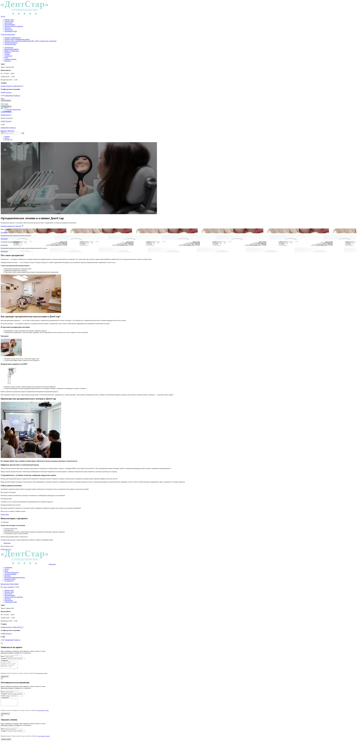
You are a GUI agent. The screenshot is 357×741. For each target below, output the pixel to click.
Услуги (3, 16)
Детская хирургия (10, 44)
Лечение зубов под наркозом (13, 26)
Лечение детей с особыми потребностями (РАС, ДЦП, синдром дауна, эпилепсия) (30, 41)
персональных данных (41, 673)
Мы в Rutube (14, 584)
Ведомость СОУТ (10, 579)
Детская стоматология (8, 34)
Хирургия (7, 28)
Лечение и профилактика (12, 37)
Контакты (7, 61)
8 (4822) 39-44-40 (6, 86)
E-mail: (3, 695)
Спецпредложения (10, 59)
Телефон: (4, 658)
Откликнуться (5, 713)
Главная (6, 136)
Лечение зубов (9, 21)
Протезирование (9, 24)
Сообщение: (4, 660)
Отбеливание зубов (10, 31)
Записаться (10, 131)
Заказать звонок (6, 739)
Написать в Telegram (14, 226)
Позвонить (4, 226)
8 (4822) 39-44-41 (6, 92)
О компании (8, 56)
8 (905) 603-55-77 (18, 86)
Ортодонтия (8, 23)
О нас (6, 104)
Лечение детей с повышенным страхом (16, 39)
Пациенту (7, 52)
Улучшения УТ (9, 581)
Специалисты (8, 47)
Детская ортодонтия (10, 42)
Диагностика (8, 29)
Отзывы (7, 54)
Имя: (3, 656)
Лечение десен (9, 19)
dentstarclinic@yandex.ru (12, 95)
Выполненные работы (11, 49)
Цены (6, 57)
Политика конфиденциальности (14, 577)
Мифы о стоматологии (11, 51)
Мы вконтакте (5, 584)
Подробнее (4, 232)
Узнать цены (5, 514)
